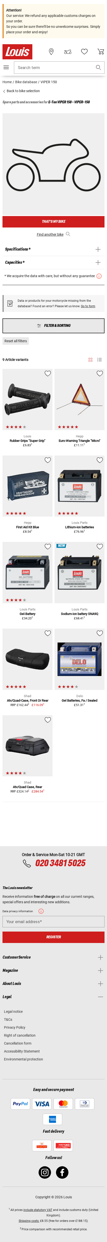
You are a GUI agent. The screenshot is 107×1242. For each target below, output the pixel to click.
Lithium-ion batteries (79, 527)
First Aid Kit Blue (27, 527)
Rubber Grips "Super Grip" (27, 441)
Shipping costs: (29, 1221)
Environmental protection (23, 1059)
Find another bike (50, 234)
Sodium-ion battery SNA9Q (79, 614)
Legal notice (13, 1012)
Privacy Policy (14, 1027)
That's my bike (53, 222)
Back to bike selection (23, 91)
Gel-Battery (27, 614)
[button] (99, 68)
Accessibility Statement (22, 1051)
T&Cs (8, 1019)
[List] (99, 360)
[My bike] (67, 51)
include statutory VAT (37, 1210)
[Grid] (90, 359)
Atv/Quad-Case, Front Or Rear (27, 700)
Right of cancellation (20, 1035)
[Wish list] (84, 51)
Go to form (88, 306)
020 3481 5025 (59, 863)
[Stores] (51, 51)
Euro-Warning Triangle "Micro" (79, 441)
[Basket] (101, 51)
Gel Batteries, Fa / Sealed (79, 700)
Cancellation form (17, 1043)
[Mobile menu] (6, 67)
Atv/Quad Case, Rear (27, 787)
